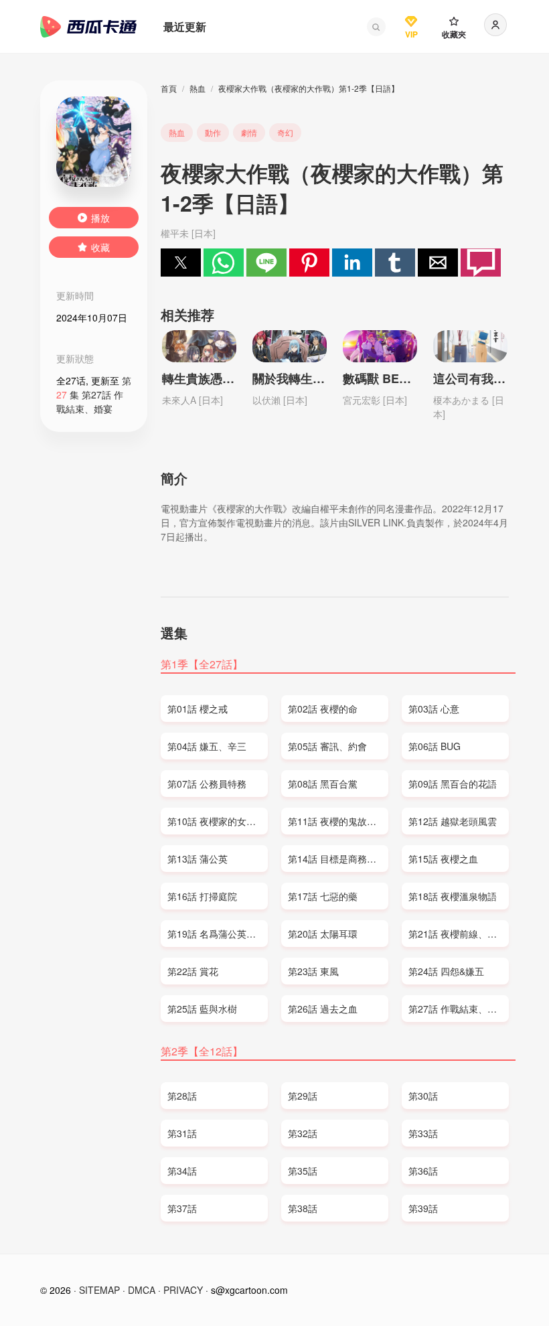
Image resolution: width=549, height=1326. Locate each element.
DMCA (141, 1290)
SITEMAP (99, 1290)
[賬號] (495, 25)
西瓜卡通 (88, 27)
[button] (376, 26)
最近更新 (184, 26)
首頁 (169, 88)
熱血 (197, 88)
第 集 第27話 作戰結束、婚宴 (93, 394)
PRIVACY (183, 1290)
